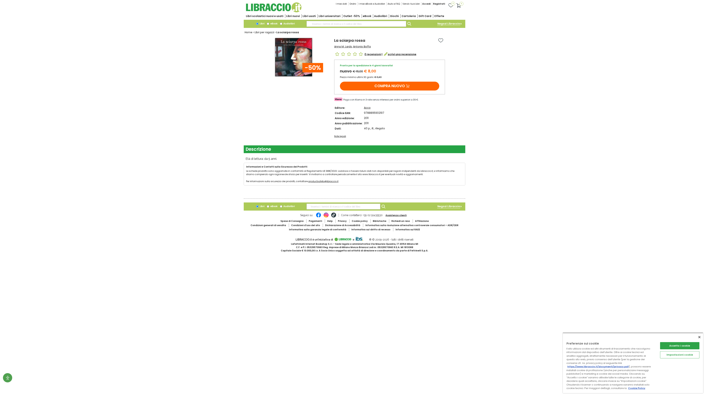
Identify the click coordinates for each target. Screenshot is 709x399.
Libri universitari (329, 16)
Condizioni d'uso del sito (305, 225)
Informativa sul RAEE (407, 229)
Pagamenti (315, 221)
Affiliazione (422, 221)
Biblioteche (379, 221)
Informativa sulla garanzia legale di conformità (317, 229)
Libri (261, 23)
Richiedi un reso (400, 221)
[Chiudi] (699, 337)
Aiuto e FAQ (394, 3)
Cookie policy (360, 221)
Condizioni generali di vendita (268, 225)
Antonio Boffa (362, 46)
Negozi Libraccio (448, 23)
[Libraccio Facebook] (318, 217)
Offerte (439, 16)
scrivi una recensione (402, 54)
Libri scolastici (264, 16)
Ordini (353, 3)
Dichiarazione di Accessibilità (342, 225)
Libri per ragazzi (264, 32)
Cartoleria (409, 16)
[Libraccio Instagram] (326, 217)
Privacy (342, 221)
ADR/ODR (411, 225)
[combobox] (356, 24)
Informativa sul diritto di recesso (370, 229)
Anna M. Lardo (343, 46)
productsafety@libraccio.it (323, 181)
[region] (633, 363)
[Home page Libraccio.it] (274, 11)
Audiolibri (380, 16)
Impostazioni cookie (680, 355)
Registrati (439, 3)
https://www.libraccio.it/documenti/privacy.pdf (598, 366)
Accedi (426, 3)
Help (330, 221)
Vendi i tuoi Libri (411, 3)
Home (248, 32)
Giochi (394, 16)
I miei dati (341, 3)
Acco (367, 108)
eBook (367, 16)
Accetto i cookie (679, 345)
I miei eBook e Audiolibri (372, 3)
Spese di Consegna (292, 221)
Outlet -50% (351, 16)
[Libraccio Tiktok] (333, 217)
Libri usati (309, 16)
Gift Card (425, 16)
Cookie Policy (636, 388)
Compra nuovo (389, 85)
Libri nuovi (293, 16)
